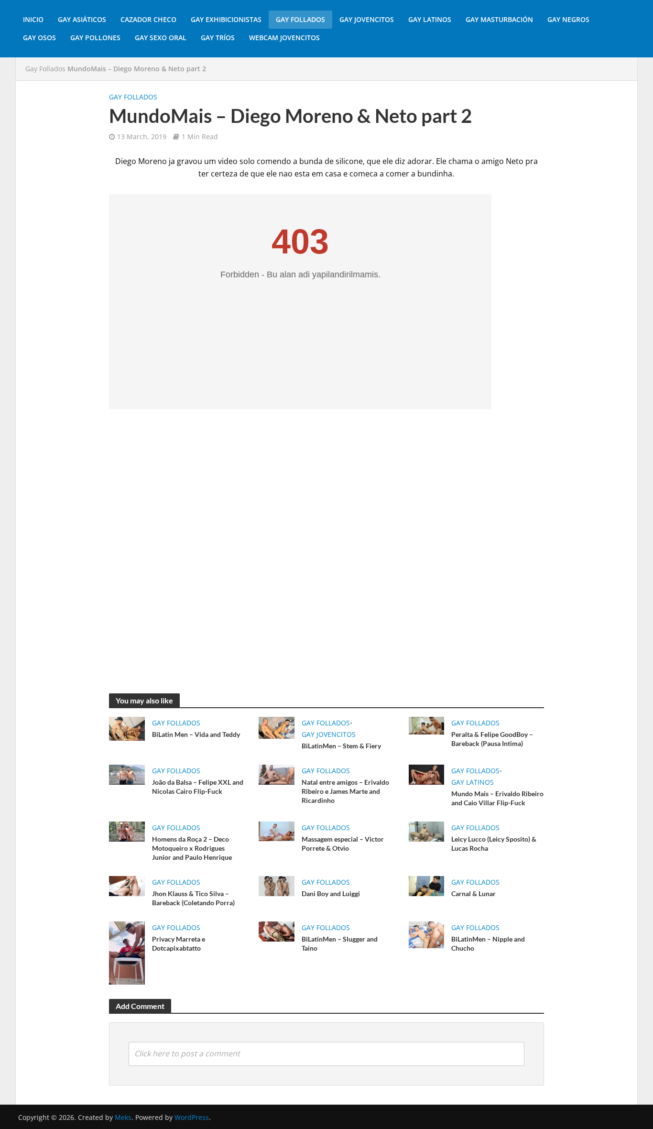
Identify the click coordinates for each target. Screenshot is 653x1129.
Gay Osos (39, 37)
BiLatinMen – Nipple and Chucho (488, 943)
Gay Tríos (218, 37)
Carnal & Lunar (473, 893)
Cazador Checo (148, 19)
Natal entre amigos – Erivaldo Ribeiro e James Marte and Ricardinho (345, 791)
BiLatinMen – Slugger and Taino (340, 943)
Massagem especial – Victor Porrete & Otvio (343, 843)
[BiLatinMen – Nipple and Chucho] (426, 934)
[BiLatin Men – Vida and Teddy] (126, 728)
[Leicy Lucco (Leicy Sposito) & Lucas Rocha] (426, 830)
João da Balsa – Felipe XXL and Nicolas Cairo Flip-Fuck (197, 786)
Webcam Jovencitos (284, 37)
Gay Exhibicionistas (226, 19)
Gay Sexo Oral (160, 37)
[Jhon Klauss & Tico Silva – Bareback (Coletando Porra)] (126, 885)
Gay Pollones (95, 37)
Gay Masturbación (499, 19)
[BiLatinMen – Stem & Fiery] (276, 727)
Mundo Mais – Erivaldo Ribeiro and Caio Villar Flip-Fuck (497, 798)
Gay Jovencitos (366, 19)
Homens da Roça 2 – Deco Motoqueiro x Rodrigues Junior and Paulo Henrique (192, 848)
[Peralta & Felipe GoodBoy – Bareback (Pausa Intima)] (426, 725)
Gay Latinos (429, 19)
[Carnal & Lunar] (426, 885)
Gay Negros (568, 19)
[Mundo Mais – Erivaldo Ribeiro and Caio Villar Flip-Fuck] (426, 773)
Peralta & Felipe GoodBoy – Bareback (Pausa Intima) (492, 738)
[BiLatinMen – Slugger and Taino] (276, 930)
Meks (123, 1117)
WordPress (191, 1117)
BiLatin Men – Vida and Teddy (196, 734)
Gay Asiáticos (82, 19)
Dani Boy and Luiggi (331, 893)
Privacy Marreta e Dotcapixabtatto (178, 943)
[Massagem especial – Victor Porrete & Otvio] (276, 830)
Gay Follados (300, 19)
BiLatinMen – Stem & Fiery (341, 746)
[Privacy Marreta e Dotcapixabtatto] (126, 952)
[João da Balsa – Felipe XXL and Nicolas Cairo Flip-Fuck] (126, 773)
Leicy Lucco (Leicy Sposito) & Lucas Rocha (493, 843)
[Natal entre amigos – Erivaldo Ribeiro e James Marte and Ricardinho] (276, 773)
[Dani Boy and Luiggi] (276, 885)
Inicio (33, 19)
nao (286, 173)
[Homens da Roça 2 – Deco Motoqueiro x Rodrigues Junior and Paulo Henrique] (126, 830)
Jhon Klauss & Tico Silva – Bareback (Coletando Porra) (193, 898)
